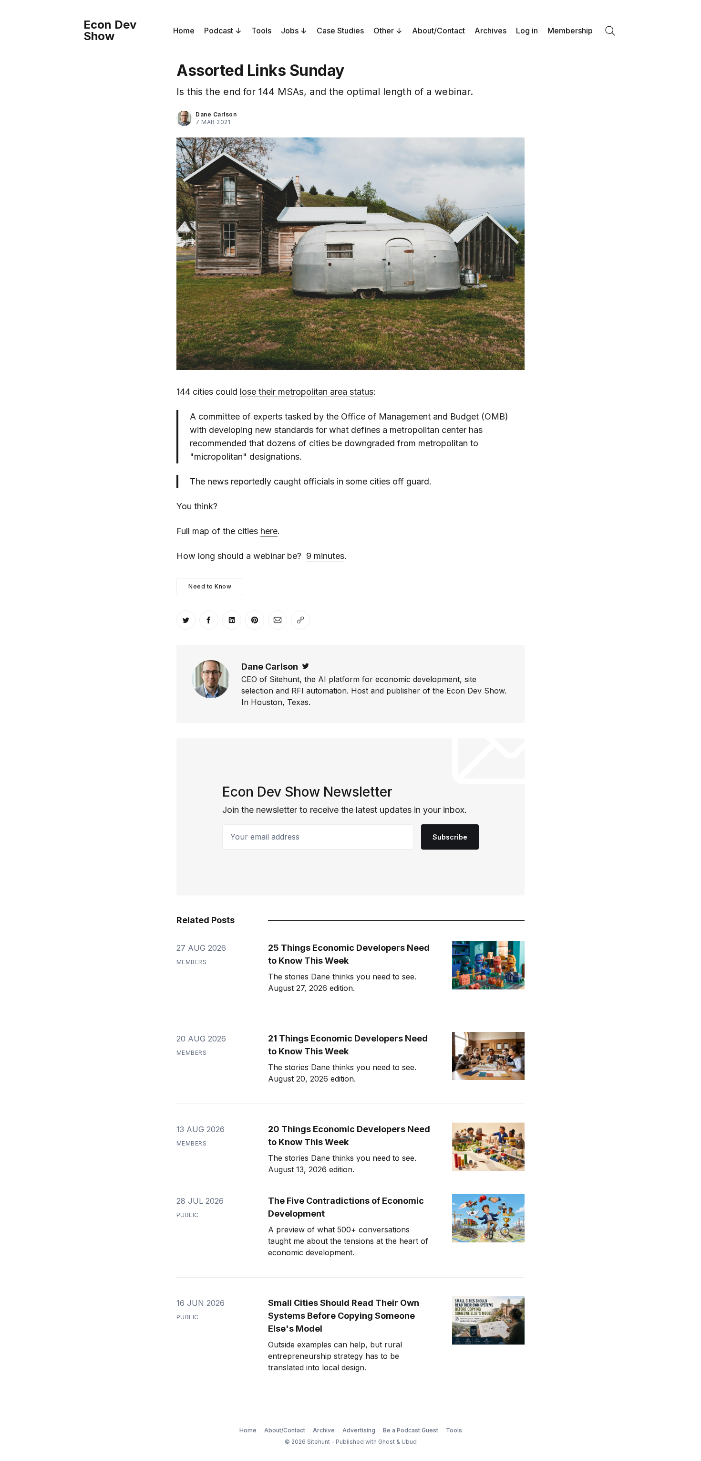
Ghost (386, 1441)
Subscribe (450, 837)
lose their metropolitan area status (306, 392)
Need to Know (209, 586)
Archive (324, 1430)
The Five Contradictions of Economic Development (346, 1207)
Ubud (409, 1441)
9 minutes (325, 556)
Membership (570, 30)
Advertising (358, 1430)
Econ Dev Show (109, 30)
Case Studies (340, 30)
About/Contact (438, 30)
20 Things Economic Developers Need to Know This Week (349, 1135)
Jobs (290, 30)
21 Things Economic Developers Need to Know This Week (348, 1044)
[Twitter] (305, 667)
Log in (527, 30)
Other (383, 30)
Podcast (218, 30)
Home (184, 30)
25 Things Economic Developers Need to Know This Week (349, 954)
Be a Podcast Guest (410, 1430)
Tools (261, 30)
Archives (490, 30)
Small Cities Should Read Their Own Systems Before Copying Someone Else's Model (343, 1316)
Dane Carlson (216, 114)
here (269, 531)
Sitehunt (318, 1441)
